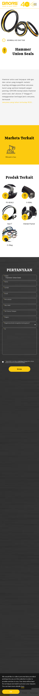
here (22, 686)
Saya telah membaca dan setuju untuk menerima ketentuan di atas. (19, 362)
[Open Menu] (35, 4)
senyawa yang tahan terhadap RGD (17, 102)
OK (11, 692)
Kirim (19, 369)
